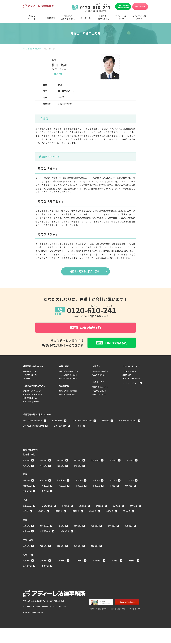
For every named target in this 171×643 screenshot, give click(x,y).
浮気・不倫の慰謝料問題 (82, 420)
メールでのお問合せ (100, 371)
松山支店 (94, 546)
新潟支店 (41, 511)
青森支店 (130, 460)
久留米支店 (61, 560)
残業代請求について (31, 371)
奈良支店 (26, 531)
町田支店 (79, 480)
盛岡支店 (43, 465)
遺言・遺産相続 (60, 426)
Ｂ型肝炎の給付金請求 (128, 420)
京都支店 (94, 525)
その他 (78, 426)
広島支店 (26, 546)
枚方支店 (77, 525)
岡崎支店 (65, 505)
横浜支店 (113, 480)
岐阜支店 (133, 505)
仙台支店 (60, 465)
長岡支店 (58, 511)
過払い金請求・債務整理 (32, 420)
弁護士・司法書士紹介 (34, 49)
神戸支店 (111, 525)
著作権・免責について (98, 609)
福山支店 (43, 546)
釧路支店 (77, 460)
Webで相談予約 (86, 327)
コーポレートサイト (130, 383)
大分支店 (132, 560)
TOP (24, 49)
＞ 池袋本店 (57, 73)
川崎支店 (130, 480)
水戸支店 (128, 485)
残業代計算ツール (30, 398)
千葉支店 (79, 485)
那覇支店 (45, 566)
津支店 (25, 511)
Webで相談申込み (99, 375)
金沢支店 (109, 511)
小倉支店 (43, 560)
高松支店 (77, 546)
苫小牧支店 (95, 460)
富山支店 (126, 511)
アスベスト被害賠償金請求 (33, 426)
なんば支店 (44, 525)
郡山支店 (77, 465)
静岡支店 (82, 505)
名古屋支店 (27, 505)
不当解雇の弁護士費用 (68, 375)
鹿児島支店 (27, 566)
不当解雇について (30, 375)
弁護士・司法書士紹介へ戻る (84, 271)
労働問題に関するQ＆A (32, 390)
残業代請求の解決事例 (68, 390)
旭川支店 (43, 460)
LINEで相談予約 (123, 7)
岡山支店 (60, 546)
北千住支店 (61, 480)
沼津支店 (116, 505)
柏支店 (112, 485)
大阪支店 (26, 525)
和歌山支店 (64, 531)
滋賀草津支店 (45, 531)
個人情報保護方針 (118, 609)
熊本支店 (115, 560)
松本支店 (92, 511)
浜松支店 (99, 505)
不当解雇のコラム (99, 390)
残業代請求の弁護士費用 (68, 371)
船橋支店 (96, 485)
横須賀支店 (27, 485)
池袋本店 (26, 480)
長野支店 (75, 511)
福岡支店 (26, 560)
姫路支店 (128, 525)
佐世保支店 (97, 560)
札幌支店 (26, 460)
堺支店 (61, 525)
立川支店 (43, 480)
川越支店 (62, 485)
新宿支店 (96, 480)
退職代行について (30, 378)
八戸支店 (26, 465)
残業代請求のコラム (100, 387)
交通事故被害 (57, 420)
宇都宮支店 (27, 491)
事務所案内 (126, 375)
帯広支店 (113, 460)
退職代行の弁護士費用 (68, 378)
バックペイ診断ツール (31, 401)
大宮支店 (45, 485)
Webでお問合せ (140, 6)
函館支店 (60, 460)
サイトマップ (134, 609)
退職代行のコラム (99, 394)
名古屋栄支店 (47, 505)
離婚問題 (105, 420)
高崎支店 (45, 491)
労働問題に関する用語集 (32, 394)
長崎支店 (79, 560)
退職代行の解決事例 (67, 394)
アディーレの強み (129, 371)
